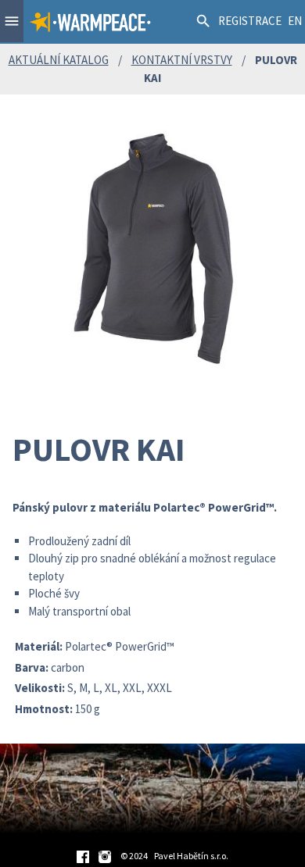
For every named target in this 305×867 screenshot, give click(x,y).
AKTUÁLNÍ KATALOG (59, 59)
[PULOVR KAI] (152, 247)
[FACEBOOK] (83, 856)
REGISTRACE (250, 20)
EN (295, 20)
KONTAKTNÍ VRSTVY (181, 59)
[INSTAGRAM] (105, 856)
